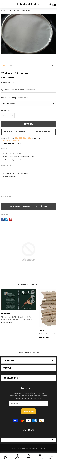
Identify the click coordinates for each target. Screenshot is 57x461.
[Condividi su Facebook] (3, 219)
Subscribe (28, 411)
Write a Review (7, 82)
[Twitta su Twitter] (6, 219)
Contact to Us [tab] (11, 378)
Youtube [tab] (8, 368)
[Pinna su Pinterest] (10, 219)
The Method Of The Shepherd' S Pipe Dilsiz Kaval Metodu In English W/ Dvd (17, 318)
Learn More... (30, 89)
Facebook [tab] (8, 360)
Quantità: (6, 110)
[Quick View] (33, 297)
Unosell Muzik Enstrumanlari (31, 449)
